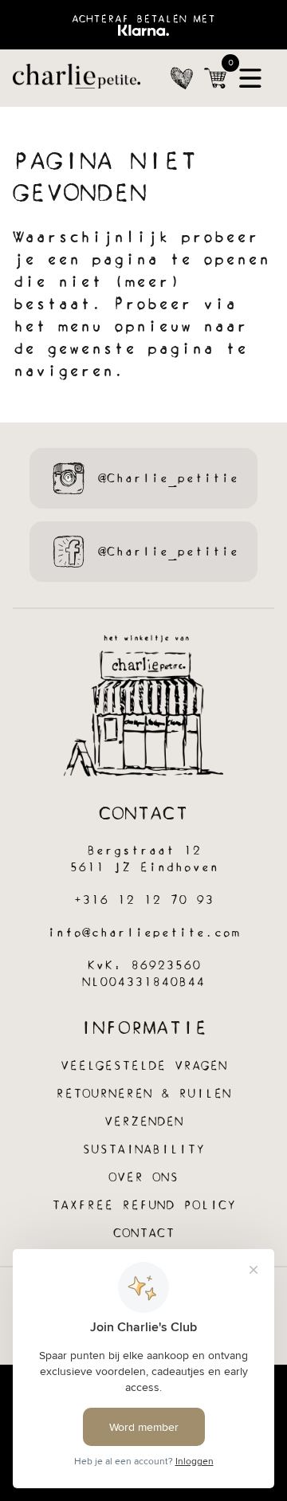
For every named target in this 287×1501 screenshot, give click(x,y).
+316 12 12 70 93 (143, 900)
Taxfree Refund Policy (144, 1205)
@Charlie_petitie (168, 478)
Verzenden (143, 1122)
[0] (215, 78)
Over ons (143, 1177)
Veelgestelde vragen (144, 1066)
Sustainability (143, 1149)
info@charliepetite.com (143, 933)
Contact (144, 1233)
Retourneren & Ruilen (143, 1094)
